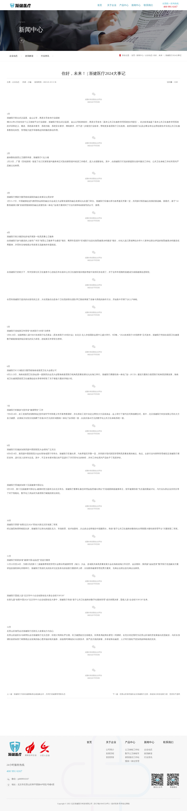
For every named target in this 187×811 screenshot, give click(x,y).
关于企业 (111, 5)
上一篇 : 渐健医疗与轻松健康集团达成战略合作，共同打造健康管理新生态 (36, 694)
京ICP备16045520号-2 (102, 804)
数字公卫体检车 (132, 753)
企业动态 (13, 56)
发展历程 (110, 753)
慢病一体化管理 (132, 761)
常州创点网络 (124, 804)
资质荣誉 (110, 757)
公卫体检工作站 (132, 750)
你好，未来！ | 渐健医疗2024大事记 (167, 55)
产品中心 (123, 5)
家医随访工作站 (132, 757)
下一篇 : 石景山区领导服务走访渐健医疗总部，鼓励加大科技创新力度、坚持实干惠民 (146, 694)
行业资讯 (45, 56)
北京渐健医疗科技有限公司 (82, 804)
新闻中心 (136, 5)
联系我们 (148, 5)
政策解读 (29, 56)
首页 (99, 5)
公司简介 (110, 750)
